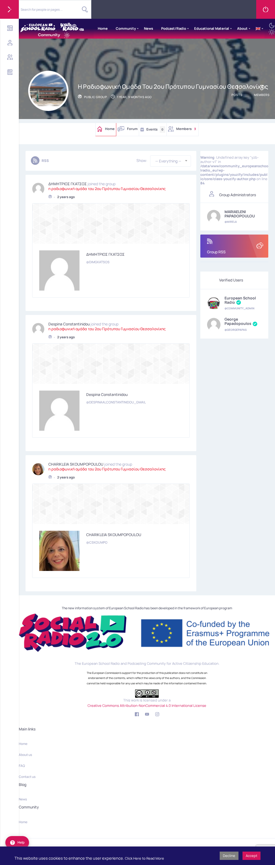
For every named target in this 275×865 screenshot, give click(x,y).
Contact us (27, 776)
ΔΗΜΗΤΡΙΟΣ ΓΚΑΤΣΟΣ (67, 183)
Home (103, 28)
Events (155, 129)
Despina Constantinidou (69, 324)
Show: (141, 160)
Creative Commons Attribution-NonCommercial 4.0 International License (147, 705)
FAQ (22, 765)
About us (25, 754)
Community (126, 28)
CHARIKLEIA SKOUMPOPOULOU (75, 464)
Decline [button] (229, 855)
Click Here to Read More (144, 858)
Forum (132, 129)
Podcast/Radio (173, 28)
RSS (45, 160)
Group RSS (216, 251)
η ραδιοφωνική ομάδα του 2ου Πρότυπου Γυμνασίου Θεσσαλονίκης (107, 188)
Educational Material (211, 28)
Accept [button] (251, 855)
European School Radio (240, 300)
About (242, 28)
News (148, 28)
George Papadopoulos (238, 321)
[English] (258, 28)
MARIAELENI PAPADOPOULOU (240, 214)
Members (186, 129)
